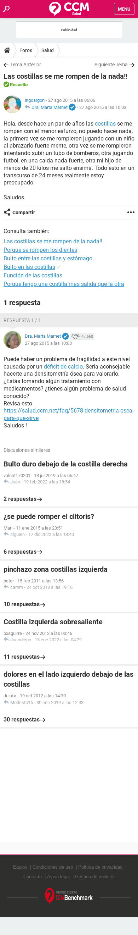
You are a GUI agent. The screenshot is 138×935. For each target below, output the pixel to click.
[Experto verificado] (72, 107)
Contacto (32, 876)
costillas (105, 123)
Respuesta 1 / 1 (22, 320)
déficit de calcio (63, 366)
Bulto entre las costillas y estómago (48, 258)
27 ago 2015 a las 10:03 (102, 107)
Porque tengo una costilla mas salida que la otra (64, 284)
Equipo (20, 867)
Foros (25, 50)
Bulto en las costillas (29, 267)
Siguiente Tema (111, 64)
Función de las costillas (33, 275)
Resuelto (19, 84)
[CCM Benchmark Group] (69, 896)
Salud (47, 50)
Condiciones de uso (53, 867)
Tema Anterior (25, 64)
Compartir (23, 212)
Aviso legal (58, 876)
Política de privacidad (100, 867)
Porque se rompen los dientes (40, 250)
